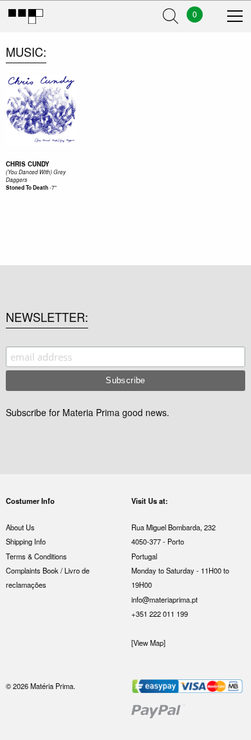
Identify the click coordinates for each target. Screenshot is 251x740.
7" (54, 187)
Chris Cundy (28, 163)
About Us (20, 527)
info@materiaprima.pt (164, 599)
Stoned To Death (27, 188)
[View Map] (148, 642)
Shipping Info (26, 541)
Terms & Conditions (36, 556)
